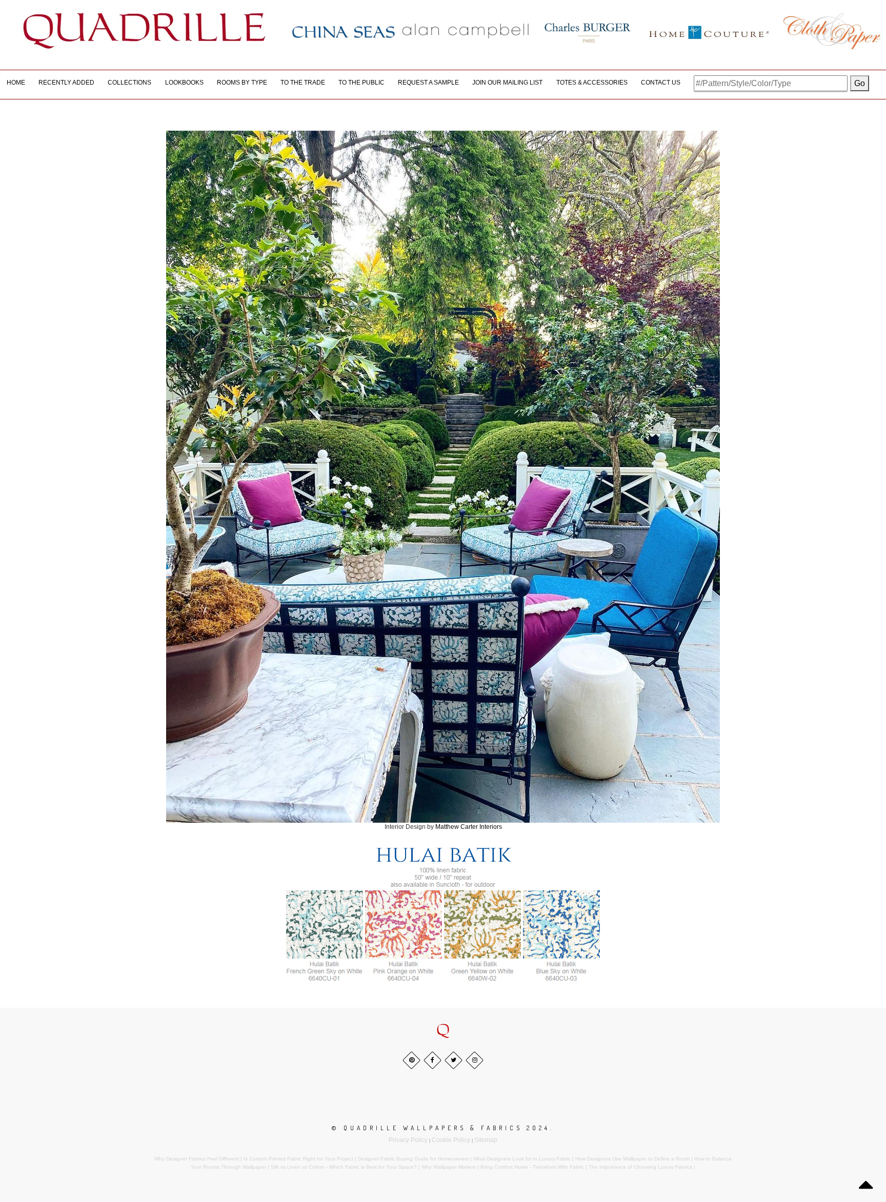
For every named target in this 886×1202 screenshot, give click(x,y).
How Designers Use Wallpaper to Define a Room (632, 1159)
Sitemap (485, 1140)
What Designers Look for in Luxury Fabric (522, 1159)
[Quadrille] (145, 30)
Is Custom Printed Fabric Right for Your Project (298, 1159)
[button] (443, 1030)
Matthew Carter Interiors (468, 826)
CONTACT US (660, 82)
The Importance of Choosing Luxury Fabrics (640, 1167)
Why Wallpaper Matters (448, 1167)
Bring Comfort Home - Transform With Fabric (532, 1167)
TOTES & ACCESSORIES (592, 82)
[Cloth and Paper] (831, 30)
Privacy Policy (408, 1140)
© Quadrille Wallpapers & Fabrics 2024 (441, 1128)
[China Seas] (343, 31)
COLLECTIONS (129, 82)
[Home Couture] (710, 30)
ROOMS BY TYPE (242, 82)
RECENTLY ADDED (66, 82)
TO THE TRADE (302, 82)
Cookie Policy (451, 1140)
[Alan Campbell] (465, 30)
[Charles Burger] (587, 30)
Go (859, 83)
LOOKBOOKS (184, 82)
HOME (16, 82)
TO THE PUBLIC (361, 82)
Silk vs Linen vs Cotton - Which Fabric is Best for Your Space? (344, 1167)
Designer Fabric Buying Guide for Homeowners (413, 1159)
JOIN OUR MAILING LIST (507, 82)
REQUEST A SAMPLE (428, 82)
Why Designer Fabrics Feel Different (196, 1159)
